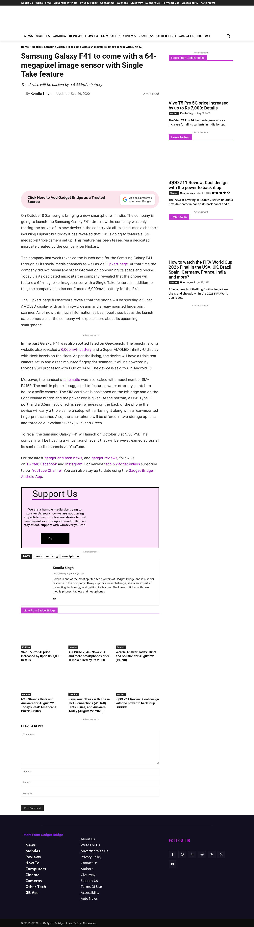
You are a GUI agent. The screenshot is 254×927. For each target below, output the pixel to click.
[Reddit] (202, 854)
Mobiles (36, 46)
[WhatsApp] (118, 104)
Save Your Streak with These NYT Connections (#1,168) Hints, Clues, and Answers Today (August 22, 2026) (89, 705)
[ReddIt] (136, 104)
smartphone (70, 556)
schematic (71, 379)
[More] (155, 104)
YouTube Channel (47, 470)
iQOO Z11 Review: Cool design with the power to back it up (137, 701)
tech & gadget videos (122, 464)
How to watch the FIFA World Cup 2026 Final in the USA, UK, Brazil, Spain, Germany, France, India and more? (200, 270)
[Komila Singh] (23, 93)
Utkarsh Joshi (187, 192)
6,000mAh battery (76, 349)
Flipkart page (116, 264)
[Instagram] (182, 854)
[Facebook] (91, 104)
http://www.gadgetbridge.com (68, 573)
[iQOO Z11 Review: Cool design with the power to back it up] (137, 681)
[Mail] (54, 597)
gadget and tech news (63, 458)
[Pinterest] (109, 104)
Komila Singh (41, 93)
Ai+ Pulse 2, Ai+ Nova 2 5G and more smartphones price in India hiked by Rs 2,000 (89, 656)
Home (25, 46)
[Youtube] (172, 864)
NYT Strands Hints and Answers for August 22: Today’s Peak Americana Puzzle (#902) (38, 705)
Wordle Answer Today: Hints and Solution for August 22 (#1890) (136, 656)
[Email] (146, 104)
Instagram (73, 464)
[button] (228, 36)
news (38, 556)
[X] (100, 104)
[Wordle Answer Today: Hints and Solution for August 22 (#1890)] (137, 634)
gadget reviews (104, 458)
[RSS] (212, 854)
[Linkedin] (127, 104)
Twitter (32, 464)
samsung (52, 556)
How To (173, 282)
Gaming (121, 647)
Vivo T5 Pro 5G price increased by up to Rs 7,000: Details (41, 656)
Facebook (49, 464)
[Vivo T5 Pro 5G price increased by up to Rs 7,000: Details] (42, 634)
